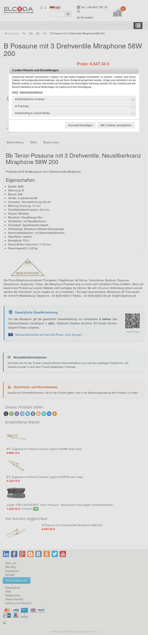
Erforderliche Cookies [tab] (31, 99)
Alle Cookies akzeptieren (115, 125)
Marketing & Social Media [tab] (34, 113)
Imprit (15, 92)
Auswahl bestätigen (80, 125)
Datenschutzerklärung (31, 92)
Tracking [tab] (23, 106)
